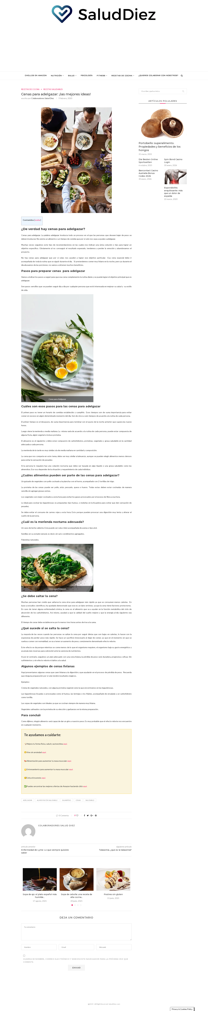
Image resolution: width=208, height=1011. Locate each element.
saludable (89, 800)
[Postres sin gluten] (113, 879)
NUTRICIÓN (56, 76)
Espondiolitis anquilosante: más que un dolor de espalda (173, 191)
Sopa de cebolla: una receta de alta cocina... (76, 895)
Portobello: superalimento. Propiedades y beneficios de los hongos (159, 147)
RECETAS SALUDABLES (53, 89)
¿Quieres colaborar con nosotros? (158, 75)
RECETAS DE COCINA (121, 76)
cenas (78, 800)
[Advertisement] (104, 47)
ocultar (37, 220)
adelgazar (27, 800)
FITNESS (101, 76)
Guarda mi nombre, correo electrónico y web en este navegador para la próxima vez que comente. (75, 960)
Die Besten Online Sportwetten (148, 160)
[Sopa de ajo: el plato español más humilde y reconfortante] (40, 879)
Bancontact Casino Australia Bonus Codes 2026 (148, 173)
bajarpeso (66, 800)
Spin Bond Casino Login (173, 160)
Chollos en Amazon (36, 75)
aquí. (65, 744)
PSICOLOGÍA (87, 75)
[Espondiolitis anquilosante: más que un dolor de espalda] (175, 176)
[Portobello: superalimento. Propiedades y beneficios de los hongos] (163, 124)
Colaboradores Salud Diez (42, 98)
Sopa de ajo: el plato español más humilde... (40, 895)
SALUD (71, 76)
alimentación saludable (47, 800)
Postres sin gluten (113, 894)
